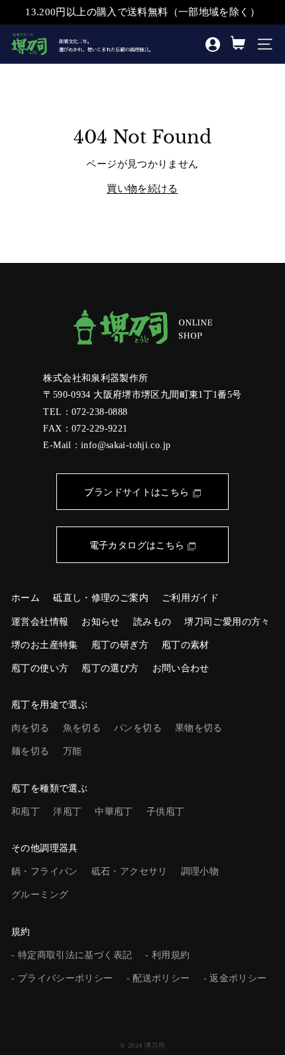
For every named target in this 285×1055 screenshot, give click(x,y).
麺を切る (30, 751)
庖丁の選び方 (110, 668)
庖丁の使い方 (39, 668)
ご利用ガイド (190, 598)
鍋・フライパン (44, 871)
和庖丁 (25, 812)
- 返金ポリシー (235, 978)
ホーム (25, 598)
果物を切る (199, 728)
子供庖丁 (165, 812)
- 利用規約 (167, 955)
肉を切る (30, 728)
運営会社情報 (39, 622)
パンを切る (138, 728)
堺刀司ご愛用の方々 (227, 622)
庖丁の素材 (185, 645)
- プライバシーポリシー (62, 978)
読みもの (152, 622)
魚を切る (82, 728)
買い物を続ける (142, 188)
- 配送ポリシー (158, 978)
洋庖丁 (67, 812)
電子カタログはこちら (137, 545)
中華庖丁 (114, 812)
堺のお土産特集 (44, 645)
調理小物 (200, 871)
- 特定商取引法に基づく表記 (71, 955)
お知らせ (101, 622)
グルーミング (39, 895)
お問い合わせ (180, 668)
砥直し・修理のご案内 (100, 598)
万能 (72, 751)
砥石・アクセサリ (129, 871)
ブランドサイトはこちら (136, 492)
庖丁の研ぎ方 (119, 645)
